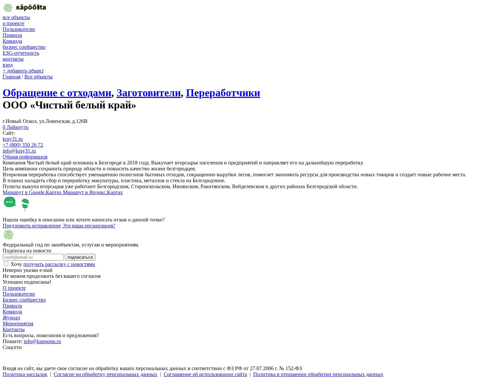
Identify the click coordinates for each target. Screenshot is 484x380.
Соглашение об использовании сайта (205, 374)
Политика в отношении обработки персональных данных (318, 374)
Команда (12, 41)
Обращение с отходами (57, 93)
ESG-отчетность (21, 53)
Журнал (11, 317)
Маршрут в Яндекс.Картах (93, 192)
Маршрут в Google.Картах (33, 192)
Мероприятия (18, 323)
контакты (13, 59)
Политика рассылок (25, 374)
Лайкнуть (15, 127)
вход (8, 65)
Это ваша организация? (88, 225)
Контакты (14, 329)
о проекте (13, 23)
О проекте (14, 288)
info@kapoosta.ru (42, 341)
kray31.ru (13, 139)
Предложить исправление (32, 225)
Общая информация (25, 157)
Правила (12, 35)
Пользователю (19, 29)
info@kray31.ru (19, 151)
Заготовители (149, 93)
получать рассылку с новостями (59, 264)
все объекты (16, 17)
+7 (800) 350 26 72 (23, 145)
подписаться (80, 257)
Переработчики (223, 93)
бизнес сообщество (24, 47)
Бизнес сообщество (24, 300)
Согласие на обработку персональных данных (105, 374)
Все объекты (38, 76)
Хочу (53, 264)
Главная (11, 76)
